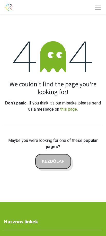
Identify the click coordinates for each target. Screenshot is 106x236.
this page (68, 109)
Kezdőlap (53, 161)
